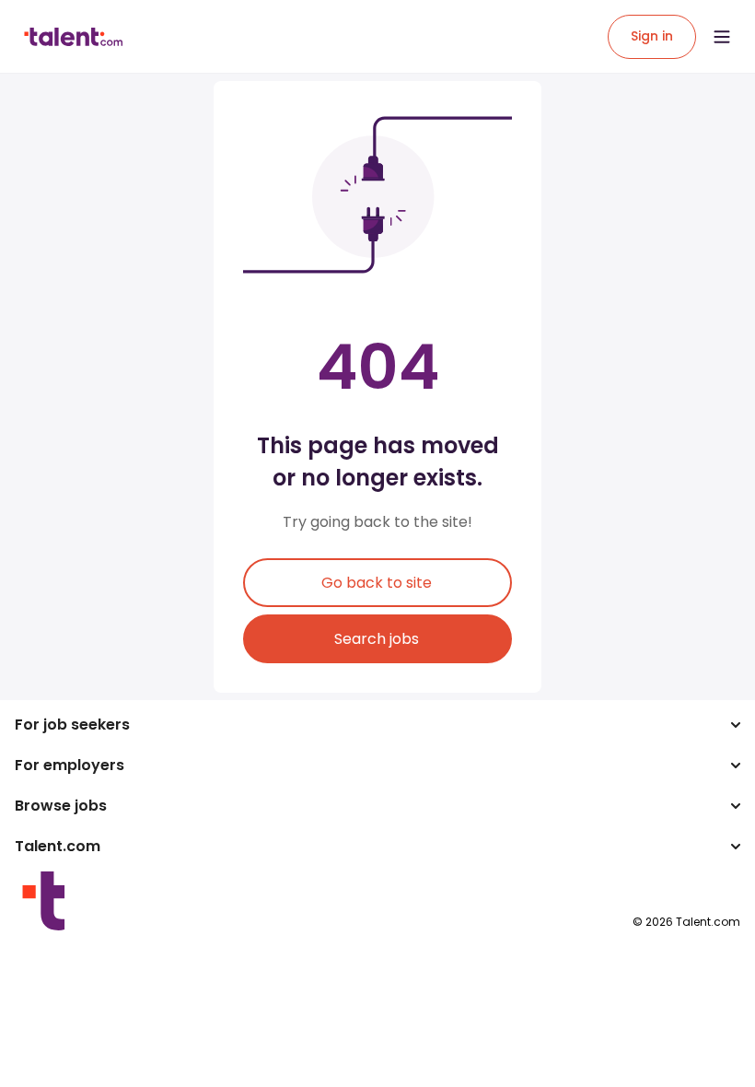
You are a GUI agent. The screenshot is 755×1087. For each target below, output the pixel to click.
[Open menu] (722, 37)
